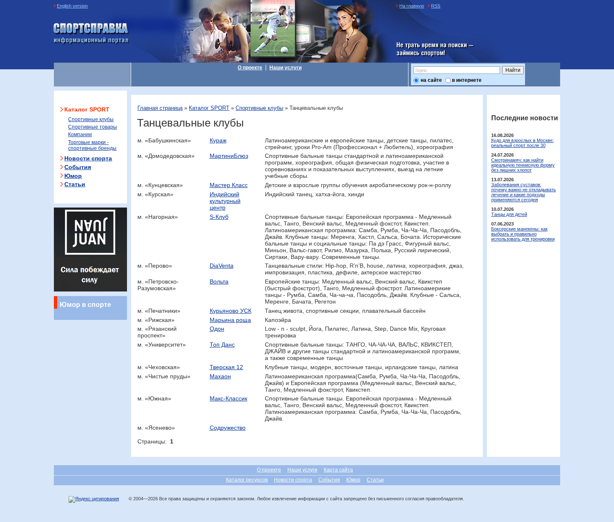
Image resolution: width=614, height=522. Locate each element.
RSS (435, 5)
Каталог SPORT (209, 108)
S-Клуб (219, 216)
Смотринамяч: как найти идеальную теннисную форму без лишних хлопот (523, 164)
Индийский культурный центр (225, 201)
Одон (217, 328)
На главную (411, 5)
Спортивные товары (92, 127)
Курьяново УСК (230, 310)
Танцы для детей (509, 214)
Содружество (228, 427)
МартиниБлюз (229, 155)
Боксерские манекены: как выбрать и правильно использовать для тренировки (523, 233)
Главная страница (160, 108)
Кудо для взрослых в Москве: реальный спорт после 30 (522, 143)
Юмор (73, 175)
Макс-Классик (228, 398)
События (77, 167)
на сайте (431, 80)
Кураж (218, 140)
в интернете (467, 80)
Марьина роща (230, 320)
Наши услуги (285, 68)
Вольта (219, 281)
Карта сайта (338, 470)
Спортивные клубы (259, 108)
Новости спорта (88, 158)
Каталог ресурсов (247, 480)
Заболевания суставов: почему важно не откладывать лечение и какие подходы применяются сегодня (523, 192)
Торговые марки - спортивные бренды (92, 145)
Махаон (220, 376)
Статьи (74, 184)
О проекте (250, 68)
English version (72, 5)
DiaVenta (221, 265)
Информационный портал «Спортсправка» (91, 34)
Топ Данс (222, 344)
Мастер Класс (229, 185)
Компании (80, 134)
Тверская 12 (226, 367)
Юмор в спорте (85, 304)
